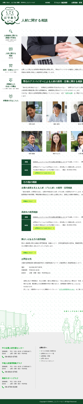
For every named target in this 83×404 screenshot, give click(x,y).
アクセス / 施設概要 (60, 2)
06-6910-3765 (11, 357)
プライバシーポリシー (47, 361)
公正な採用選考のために (67, 289)
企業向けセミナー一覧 (47, 353)
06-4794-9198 (11, 387)
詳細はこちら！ (28, 201)
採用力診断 (68, 93)
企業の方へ (43, 347)
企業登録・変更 (45, 356)
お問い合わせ (45, 358)
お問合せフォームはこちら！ (43, 173)
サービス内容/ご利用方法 (48, 351)
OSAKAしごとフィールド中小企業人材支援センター (49, 162)
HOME (47, 2)
